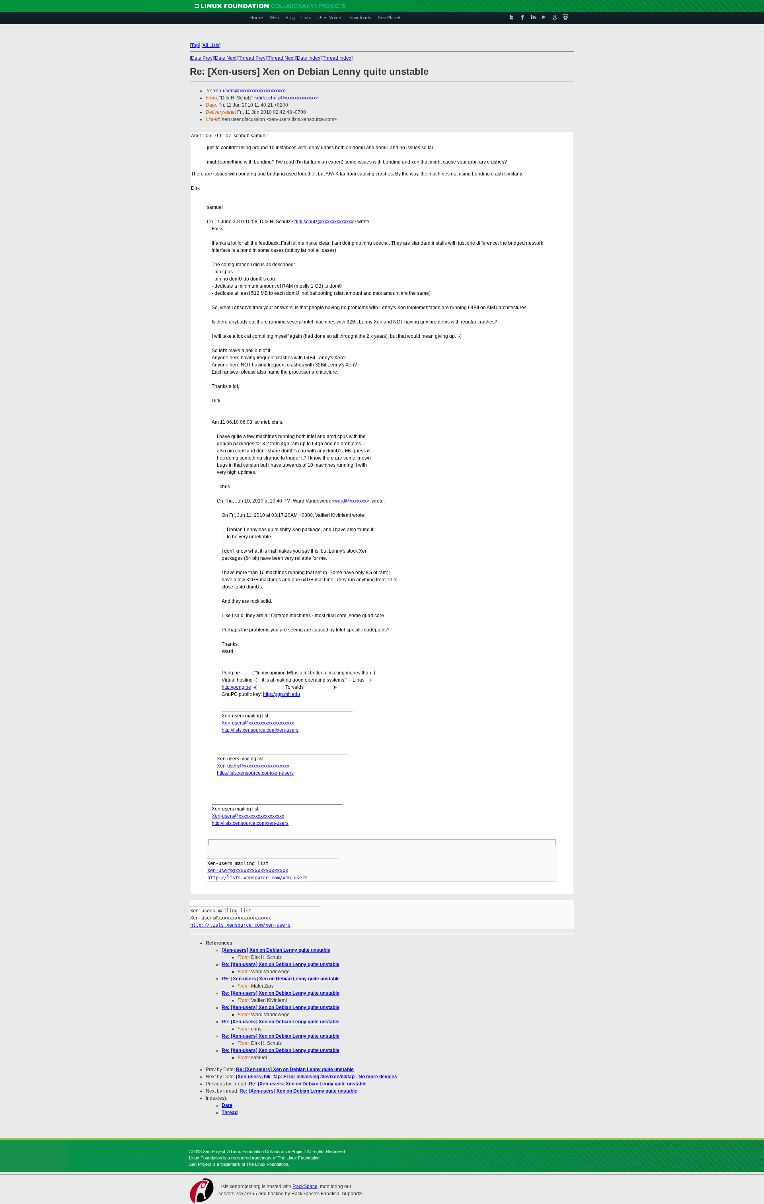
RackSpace (305, 1186)
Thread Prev (252, 58)
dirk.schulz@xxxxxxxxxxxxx (286, 98)
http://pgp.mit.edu (281, 694)
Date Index (308, 58)
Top (195, 45)
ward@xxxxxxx (350, 501)
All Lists (211, 45)
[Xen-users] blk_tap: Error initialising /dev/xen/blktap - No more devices (316, 1076)
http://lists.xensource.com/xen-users (260, 730)
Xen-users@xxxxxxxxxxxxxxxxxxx (258, 723)
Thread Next (281, 58)
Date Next (225, 58)
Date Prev (201, 58)
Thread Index (337, 58)
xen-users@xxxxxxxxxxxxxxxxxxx (249, 91)
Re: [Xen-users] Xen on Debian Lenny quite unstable (280, 964)
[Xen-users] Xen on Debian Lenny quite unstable (276, 950)
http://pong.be (236, 687)
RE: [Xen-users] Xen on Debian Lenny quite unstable (281, 979)
